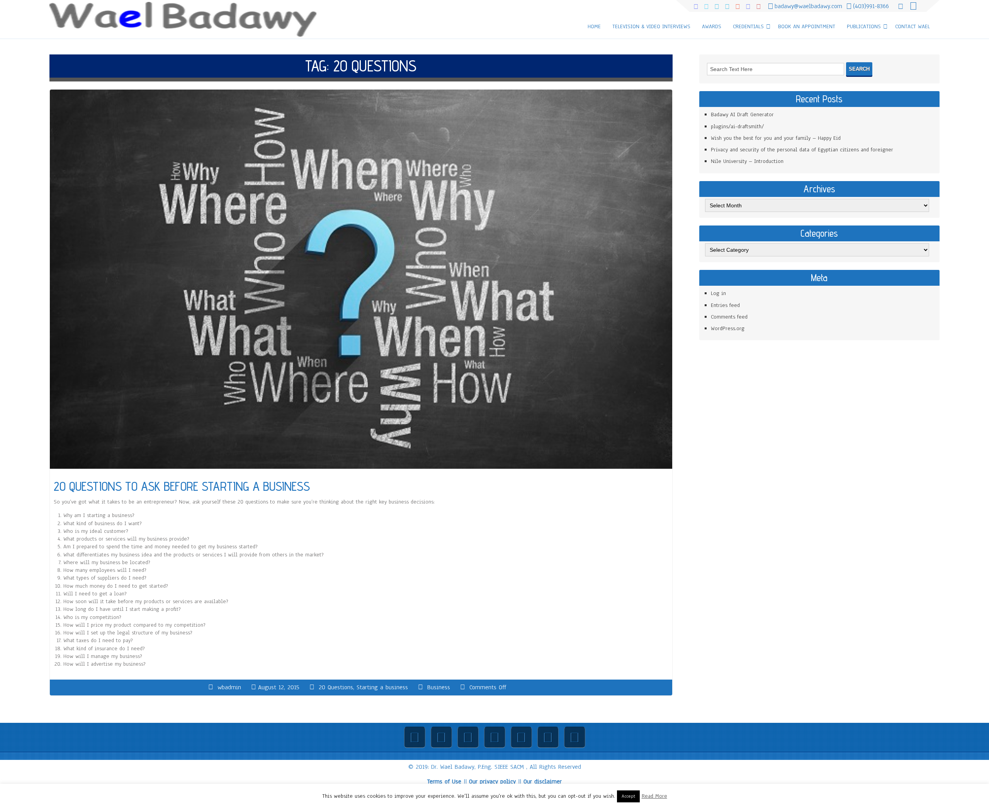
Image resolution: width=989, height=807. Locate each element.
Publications (864, 26)
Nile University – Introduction (747, 161)
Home (594, 26)
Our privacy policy (492, 781)
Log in (718, 293)
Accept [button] (628, 796)
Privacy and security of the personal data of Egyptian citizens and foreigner (802, 149)
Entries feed (725, 305)
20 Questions (336, 687)
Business (438, 687)
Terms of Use (444, 781)
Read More (654, 796)
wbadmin (229, 687)
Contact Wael (912, 26)
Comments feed (729, 316)
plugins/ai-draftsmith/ (737, 126)
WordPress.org (727, 328)
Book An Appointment (806, 26)
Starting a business (382, 687)
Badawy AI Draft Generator (742, 114)
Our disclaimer (542, 781)
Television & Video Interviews (651, 26)
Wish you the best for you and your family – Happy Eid (776, 138)
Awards (711, 26)
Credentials (748, 26)
